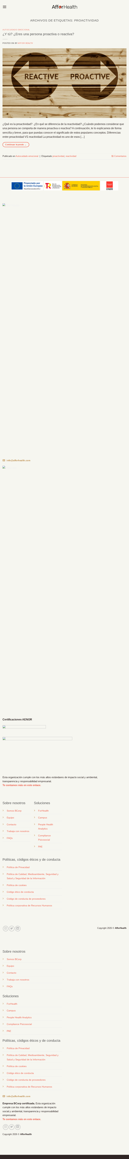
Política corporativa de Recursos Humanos (29, 905)
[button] (5, 7)
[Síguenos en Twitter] (11, 928)
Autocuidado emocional (16, 30)
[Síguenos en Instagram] (5, 928)
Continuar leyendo (15, 144)
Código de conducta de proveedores (26, 898)
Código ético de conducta (20, 892)
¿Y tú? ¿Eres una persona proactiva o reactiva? (38, 34)
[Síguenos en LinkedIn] (17, 928)
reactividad (71, 156)
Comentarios (118, 156)
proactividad (58, 156)
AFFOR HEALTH (25, 43)
